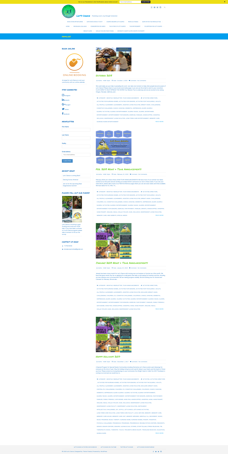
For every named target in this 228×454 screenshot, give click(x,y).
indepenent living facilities (127, 406)
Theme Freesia (87, 451)
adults (158, 101)
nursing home (125, 419)
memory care (154, 118)
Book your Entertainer (75, 22)
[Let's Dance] (69, 11)
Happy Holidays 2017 (108, 356)
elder (144, 108)
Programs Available (80, 26)
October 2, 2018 (122, 80)
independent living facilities (114, 118)
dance (115, 108)
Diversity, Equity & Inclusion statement (131, 31)
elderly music (133, 111)
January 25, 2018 (122, 268)
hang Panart (101, 212)
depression (137, 108)
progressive (134, 423)
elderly (149, 108)
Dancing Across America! (70, 179)
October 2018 (104, 75)
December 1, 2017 (123, 361)
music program (102, 419)
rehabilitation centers (148, 423)
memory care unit (119, 416)
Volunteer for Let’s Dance (153, 26)
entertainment (102, 115)
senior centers (108, 426)
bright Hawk (145, 105)
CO (105, 202)
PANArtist (152, 419)
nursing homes (136, 419)
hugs (130, 212)
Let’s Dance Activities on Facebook (85, 447)
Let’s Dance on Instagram (145, 447)
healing (109, 212)
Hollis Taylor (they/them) (105, 31)
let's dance (128, 409)
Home (68, 26)
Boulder (144, 292)
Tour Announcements (131, 98)
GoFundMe (100, 305)
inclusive (100, 118)
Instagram (67, 95)
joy (117, 409)
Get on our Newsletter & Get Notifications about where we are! (98, 2)
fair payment (129, 208)
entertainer (149, 111)
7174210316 (68, 246)
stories (133, 426)
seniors (117, 426)
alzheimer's (117, 105)
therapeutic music (103, 430)
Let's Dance (83, 15)
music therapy (114, 419)
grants (144, 208)
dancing (122, 108)
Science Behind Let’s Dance (115, 22)
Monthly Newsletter (114, 98)
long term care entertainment (137, 118)
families (139, 115)
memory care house (104, 416)
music (160, 416)
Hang (132, 305)
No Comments (141, 80)
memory (148, 413)
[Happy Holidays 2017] (131, 334)
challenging (155, 105)
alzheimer (109, 105)
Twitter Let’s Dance (126, 447)
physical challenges (104, 423)
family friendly (158, 302)
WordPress (104, 451)
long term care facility (125, 413)
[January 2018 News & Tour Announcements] (131, 241)
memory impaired (132, 416)
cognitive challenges (105, 108)
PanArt (145, 419)
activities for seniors (127, 101)
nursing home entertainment (107, 121)
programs (125, 423)
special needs (122, 215)
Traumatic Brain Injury (132, 430)
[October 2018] (131, 59)
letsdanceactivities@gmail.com (73, 249)
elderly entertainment (118, 111)
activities (146, 379)
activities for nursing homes (107, 101)
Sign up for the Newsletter (151, 22)
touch (121, 430)
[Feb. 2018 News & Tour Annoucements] (131, 147)
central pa (101, 389)
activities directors (150, 98)
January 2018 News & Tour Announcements (122, 263)
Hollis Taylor (106, 80)
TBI (161, 426)
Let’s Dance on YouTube (108, 447)
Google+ (68, 105)
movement (153, 416)
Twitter (66, 109)
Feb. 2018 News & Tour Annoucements (118, 169)
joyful (121, 409)
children (100, 202)
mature (141, 413)
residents (160, 423)
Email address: (66, 151)
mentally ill (144, 416)
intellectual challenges (106, 409)
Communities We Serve (98, 26)
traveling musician (149, 430)
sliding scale (125, 426)
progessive (117, 423)
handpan (156, 115)
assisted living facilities (131, 105)
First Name (65, 127)
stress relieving (153, 426)
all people (101, 105)
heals (115, 212)
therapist (114, 430)
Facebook (66, 114)
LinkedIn (66, 100)
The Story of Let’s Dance (117, 26)
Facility (64, 143)
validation (160, 430)
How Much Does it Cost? (95, 22)
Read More (159, 121)
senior (99, 426)
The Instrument (134, 26)
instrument (142, 406)
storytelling (142, 426)
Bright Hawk (88, 31)
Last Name (65, 135)
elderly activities (103, 111)
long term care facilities (106, 413)
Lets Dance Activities (141, 409)
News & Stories (133, 22)
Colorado (137, 295)
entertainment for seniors (118, 115)
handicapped (147, 115)
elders (141, 111)
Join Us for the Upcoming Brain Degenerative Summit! (72, 185)
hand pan (108, 305)
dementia (128, 108)
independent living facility (107, 406)
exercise (132, 115)
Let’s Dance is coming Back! (71, 175)
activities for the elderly (145, 101)
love (136, 413)
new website (111, 215)
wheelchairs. (101, 433)
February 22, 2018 (122, 174)
